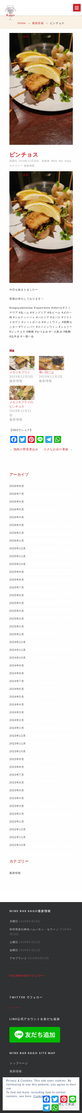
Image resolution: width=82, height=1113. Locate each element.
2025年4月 (16, 610)
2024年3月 (16, 712)
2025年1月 (16, 634)
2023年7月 (16, 774)
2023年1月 (16, 821)
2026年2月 (16, 532)
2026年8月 (16, 486)
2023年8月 (16, 767)
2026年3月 (16, 525)
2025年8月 (16, 579)
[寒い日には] (51, 363)
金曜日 (14, 950)
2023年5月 (16, 790)
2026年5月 (16, 509)
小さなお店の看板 (56, 449)
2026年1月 (16, 540)
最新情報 (38, 23)
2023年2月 (16, 813)
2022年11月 (17, 837)
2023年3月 (16, 806)
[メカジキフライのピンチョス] (22, 393)
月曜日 (14, 921)
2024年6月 (16, 688)
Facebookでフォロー (27, 976)
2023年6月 (16, 782)
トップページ (19, 1063)
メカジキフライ (19, 372)
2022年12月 (17, 829)
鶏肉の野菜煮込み (26, 449)
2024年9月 (16, 665)
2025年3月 (16, 618)
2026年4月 (16, 517)
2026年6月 (16, 501)
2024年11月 (17, 649)
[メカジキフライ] (22, 363)
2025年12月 (17, 548)
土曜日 (14, 942)
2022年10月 (17, 845)
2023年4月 (16, 798)
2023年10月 (17, 751)
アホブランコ (18, 958)
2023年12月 (17, 735)
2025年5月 (16, 603)
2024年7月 (16, 681)
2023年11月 (17, 743)
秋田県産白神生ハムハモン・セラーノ (34, 929)
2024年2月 (16, 720)
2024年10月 (17, 657)
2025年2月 (16, 626)
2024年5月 (16, 696)
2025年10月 (17, 564)
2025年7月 (16, 587)
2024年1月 (16, 727)
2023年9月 (16, 759)
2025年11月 (17, 556)
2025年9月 (16, 571)
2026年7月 (16, 493)
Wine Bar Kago (61, 161)
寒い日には (46, 372)
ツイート (15, 1007)
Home (22, 23)
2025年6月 (16, 595)
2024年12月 (17, 642)
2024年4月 (16, 704)
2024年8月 (16, 673)
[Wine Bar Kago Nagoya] (10, 20)
